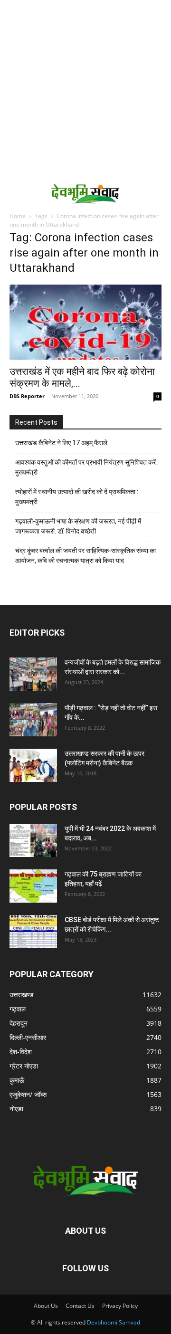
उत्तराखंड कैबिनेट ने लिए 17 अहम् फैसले (61, 443)
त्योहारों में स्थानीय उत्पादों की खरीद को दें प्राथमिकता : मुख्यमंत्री (76, 496)
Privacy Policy (120, 1306)
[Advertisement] (85, 90)
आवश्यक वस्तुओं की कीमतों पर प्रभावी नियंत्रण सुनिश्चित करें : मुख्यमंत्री (87, 467)
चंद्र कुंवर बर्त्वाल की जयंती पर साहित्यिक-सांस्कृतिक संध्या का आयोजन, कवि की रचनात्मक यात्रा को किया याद (85, 555)
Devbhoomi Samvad (113, 1322)
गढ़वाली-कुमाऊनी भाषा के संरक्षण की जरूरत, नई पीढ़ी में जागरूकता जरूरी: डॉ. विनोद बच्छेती (78, 526)
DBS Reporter (27, 396)
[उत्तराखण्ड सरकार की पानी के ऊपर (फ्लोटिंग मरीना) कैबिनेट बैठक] (33, 765)
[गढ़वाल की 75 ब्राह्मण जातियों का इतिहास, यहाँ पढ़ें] (33, 886)
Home (18, 216)
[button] (15, 193)
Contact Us (80, 1306)
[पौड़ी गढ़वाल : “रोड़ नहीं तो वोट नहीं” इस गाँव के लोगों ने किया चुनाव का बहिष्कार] (33, 719)
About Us (46, 1306)
